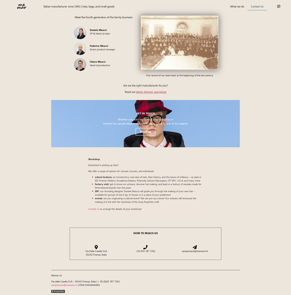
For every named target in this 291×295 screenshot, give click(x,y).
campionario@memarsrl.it (64, 285)
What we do (237, 6)
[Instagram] (278, 6)
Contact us (93, 208)
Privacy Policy (59, 291)
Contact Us (257, 6)
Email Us (145, 131)
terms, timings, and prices (151, 92)
